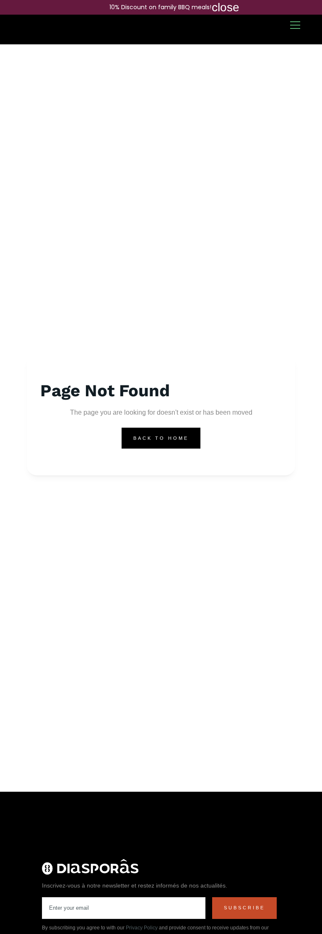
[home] (35, 29)
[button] (295, 25)
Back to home (161, 438)
